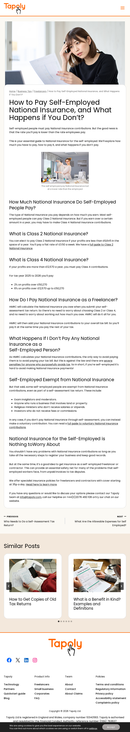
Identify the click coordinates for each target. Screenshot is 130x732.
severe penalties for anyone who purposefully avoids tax (60, 362)
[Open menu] (122, 8)
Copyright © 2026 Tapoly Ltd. (65, 711)
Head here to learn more (41, 484)
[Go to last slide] (8, 586)
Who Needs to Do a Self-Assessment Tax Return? (29, 521)
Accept (111, 727)
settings (93, 728)
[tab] (58, 621)
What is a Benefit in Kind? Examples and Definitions (97, 604)
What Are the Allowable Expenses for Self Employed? (100, 521)
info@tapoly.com (30, 497)
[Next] (121, 586)
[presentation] (33, 573)
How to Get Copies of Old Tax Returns (32, 602)
